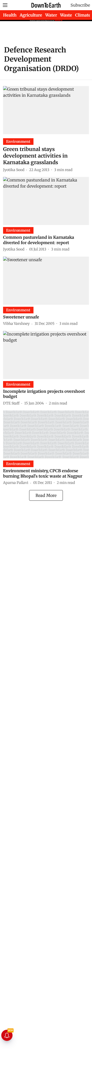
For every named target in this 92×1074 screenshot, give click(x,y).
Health (10, 15)
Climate (83, 15)
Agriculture (31, 15)
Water (51, 15)
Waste (66, 15)
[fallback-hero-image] (46, 110)
